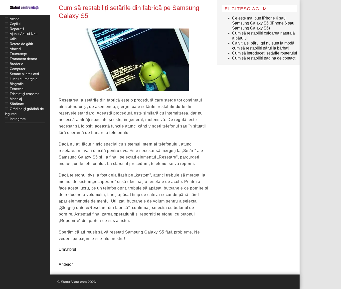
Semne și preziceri (24, 74)
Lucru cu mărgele (23, 79)
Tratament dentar (23, 59)
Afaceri (15, 49)
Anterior (66, 264)
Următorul (67, 249)
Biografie (17, 84)
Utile (13, 39)
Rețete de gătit (21, 44)
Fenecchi (17, 89)
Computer (17, 69)
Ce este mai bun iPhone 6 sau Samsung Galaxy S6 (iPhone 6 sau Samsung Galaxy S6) (263, 23)
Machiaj (16, 99)
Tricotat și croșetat (24, 94)
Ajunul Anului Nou (23, 34)
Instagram (18, 119)
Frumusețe (18, 54)
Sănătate (17, 104)
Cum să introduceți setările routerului (264, 53)
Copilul (15, 24)
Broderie (16, 64)
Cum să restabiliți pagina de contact (263, 58)
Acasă (14, 19)
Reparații (17, 29)
